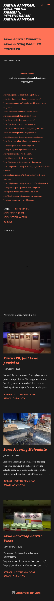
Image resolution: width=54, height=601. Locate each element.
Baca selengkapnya (14, 398)
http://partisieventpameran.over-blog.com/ (20, 192)
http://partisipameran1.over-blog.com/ (18, 200)
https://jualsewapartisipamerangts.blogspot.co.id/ (23, 137)
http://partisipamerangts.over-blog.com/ (19, 150)
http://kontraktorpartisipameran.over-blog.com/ (22, 196)
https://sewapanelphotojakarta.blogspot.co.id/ (21, 141)
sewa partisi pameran (15, 217)
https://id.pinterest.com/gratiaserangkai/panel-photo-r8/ (25, 183)
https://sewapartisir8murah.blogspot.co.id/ (20, 112)
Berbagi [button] (7, 221)
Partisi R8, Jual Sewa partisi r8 (20, 360)
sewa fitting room (13, 213)
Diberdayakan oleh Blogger (28, 592)
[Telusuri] (42, 5)
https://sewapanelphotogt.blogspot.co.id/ (19, 116)
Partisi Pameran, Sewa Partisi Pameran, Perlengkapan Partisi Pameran (19, 12)
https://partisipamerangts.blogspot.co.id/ (19, 124)
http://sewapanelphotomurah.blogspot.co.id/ (21, 95)
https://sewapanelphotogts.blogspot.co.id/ (20, 133)
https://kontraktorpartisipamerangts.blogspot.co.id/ (23, 128)
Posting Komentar (24, 394)
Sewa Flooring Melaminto (25, 449)
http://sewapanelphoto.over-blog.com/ (18, 145)
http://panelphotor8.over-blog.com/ (17, 154)
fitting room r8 (19, 209)
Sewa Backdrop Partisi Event (22, 538)
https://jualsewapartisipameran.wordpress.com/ (22, 162)
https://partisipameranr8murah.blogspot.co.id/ (22, 99)
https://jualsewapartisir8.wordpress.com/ (19, 158)
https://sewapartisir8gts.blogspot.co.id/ (19, 120)
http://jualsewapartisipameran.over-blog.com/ (21, 187)
